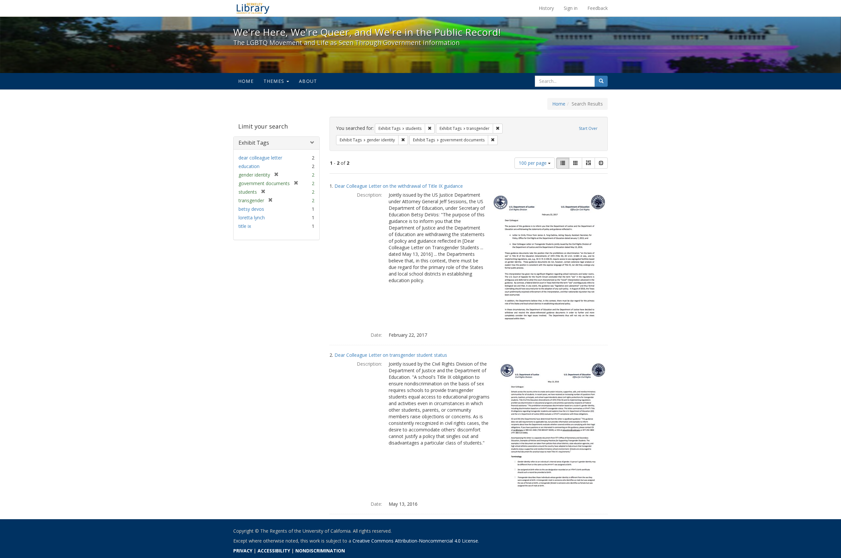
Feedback (597, 8)
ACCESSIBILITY (274, 550)
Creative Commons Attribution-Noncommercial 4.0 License (415, 541)
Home (246, 81)
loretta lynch (252, 217)
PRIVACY (242, 550)
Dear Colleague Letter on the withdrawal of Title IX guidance (398, 186)
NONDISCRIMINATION (320, 550)
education (249, 166)
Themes (274, 81)
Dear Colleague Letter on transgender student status (390, 355)
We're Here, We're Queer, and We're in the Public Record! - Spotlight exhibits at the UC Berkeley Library (253, 8)
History (546, 8)
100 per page (533, 163)
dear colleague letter (260, 158)
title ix (245, 226)
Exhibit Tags (254, 142)
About (308, 81)
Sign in (571, 8)
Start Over (588, 128)
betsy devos (251, 209)
